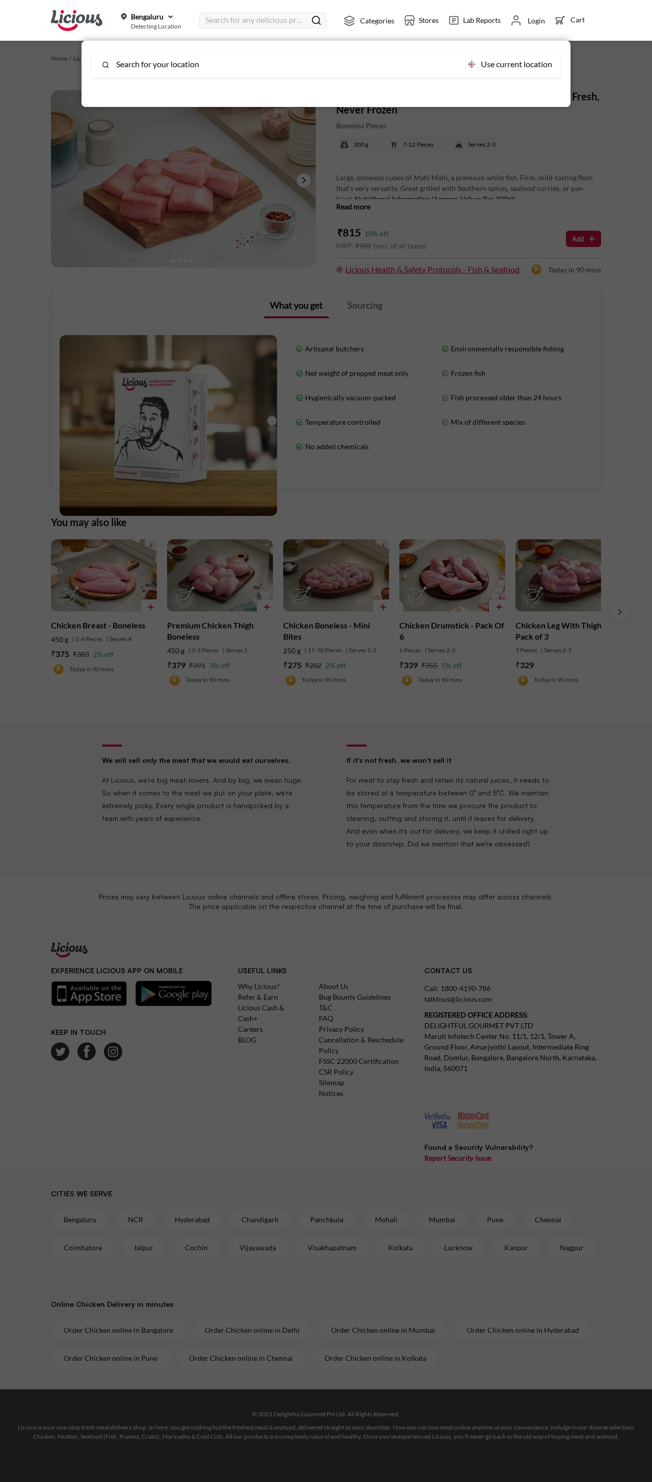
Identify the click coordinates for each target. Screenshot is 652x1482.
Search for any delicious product (255, 19)
